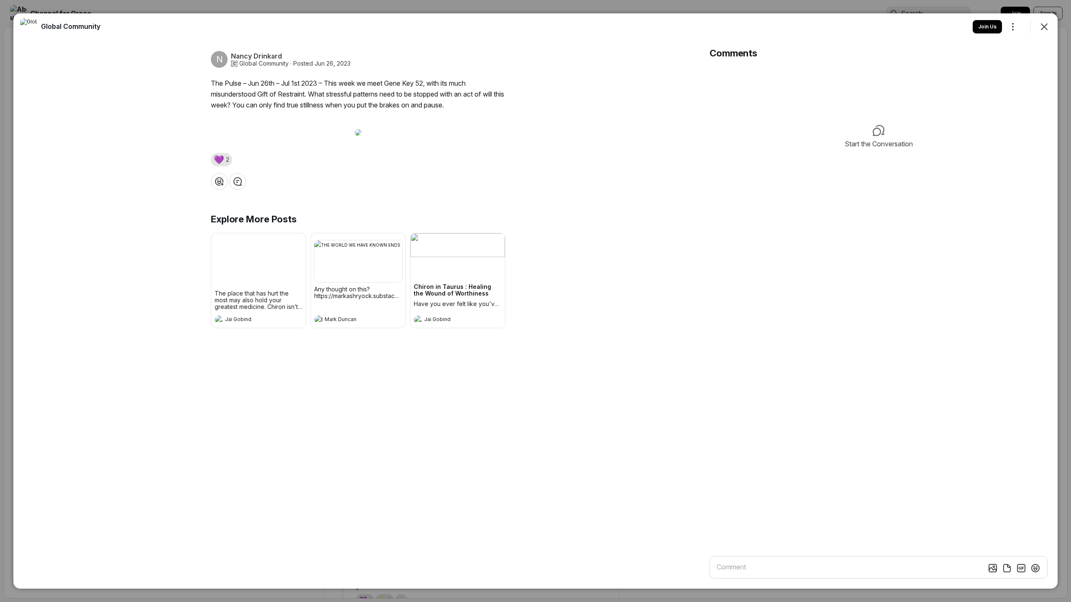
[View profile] (219, 319)
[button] (221, 159)
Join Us (987, 26)
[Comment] (237, 181)
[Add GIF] (1021, 568)
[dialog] (535, 301)
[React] (219, 181)
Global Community (264, 63)
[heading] (250, 320)
